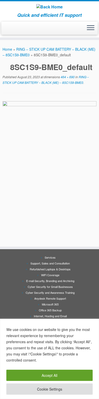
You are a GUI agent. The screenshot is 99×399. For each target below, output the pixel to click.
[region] (49, 359)
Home (7, 49)
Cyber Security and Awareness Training (50, 292)
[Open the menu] (90, 28)
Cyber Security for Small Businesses (50, 287)
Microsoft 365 (50, 304)
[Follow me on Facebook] (5, 29)
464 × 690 (67, 77)
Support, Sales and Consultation (50, 263)
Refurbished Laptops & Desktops (50, 269)
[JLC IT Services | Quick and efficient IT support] (49, 7)
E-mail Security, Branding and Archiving (50, 281)
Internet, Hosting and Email (50, 316)
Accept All (49, 375)
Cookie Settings (49, 389)
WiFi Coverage (50, 275)
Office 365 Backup (50, 310)
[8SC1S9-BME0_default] (49, 170)
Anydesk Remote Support (50, 298)
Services (50, 257)
